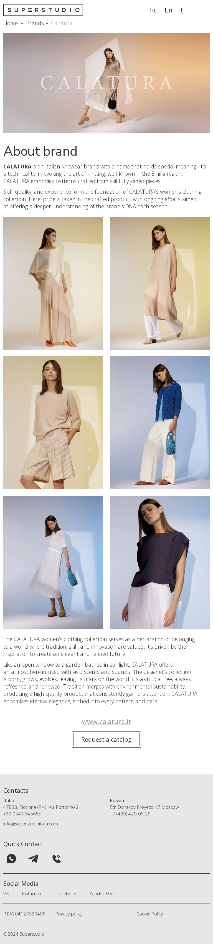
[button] (203, 10)
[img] (11, 859)
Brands (35, 23)
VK (6, 893)
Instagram (32, 893)
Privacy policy (69, 913)
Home (10, 23)
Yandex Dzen (103, 893)
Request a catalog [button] (106, 739)
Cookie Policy (149, 913)
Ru (154, 9)
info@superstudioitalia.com (30, 823)
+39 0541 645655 (22, 813)
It (181, 9)
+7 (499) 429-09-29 (130, 813)
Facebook (66, 893)
